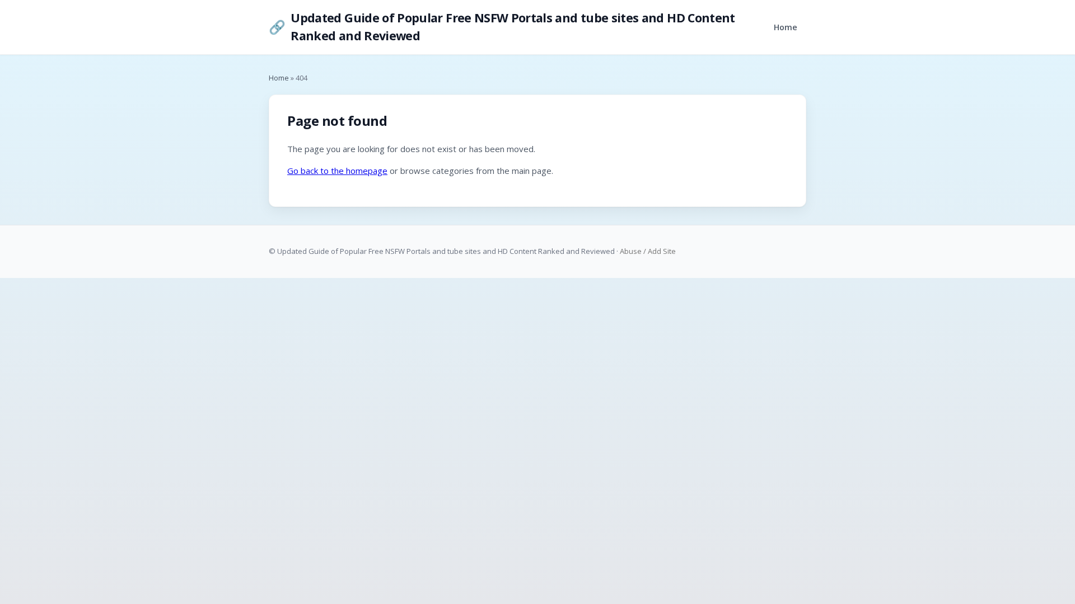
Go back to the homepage (337, 170)
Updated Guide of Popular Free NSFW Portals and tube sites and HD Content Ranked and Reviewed (502, 27)
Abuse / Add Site (648, 251)
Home (785, 27)
